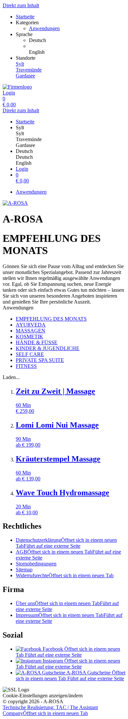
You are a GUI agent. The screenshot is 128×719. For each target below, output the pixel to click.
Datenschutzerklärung (66, 543)
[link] (77, 40)
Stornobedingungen (36, 563)
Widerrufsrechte (65, 575)
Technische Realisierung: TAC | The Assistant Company (50, 710)
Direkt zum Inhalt (21, 5)
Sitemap (24, 569)
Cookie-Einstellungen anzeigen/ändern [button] (43, 695)
